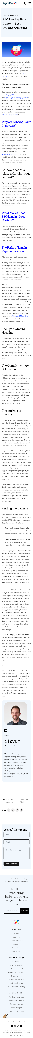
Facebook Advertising (16, 997)
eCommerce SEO (16, 969)
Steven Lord (14, 15)
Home (7, 879)
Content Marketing (16, 1004)
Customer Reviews (16, 941)
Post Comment (11, 864)
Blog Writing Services (16, 1011)
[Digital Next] (9, 3)
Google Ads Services (16, 979)
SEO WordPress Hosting (16, 987)
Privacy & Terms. (12, 1022)
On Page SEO (24, 800)
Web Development (16, 983)
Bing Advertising (16, 976)
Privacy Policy (16, 948)
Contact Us (22, 1022)
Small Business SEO (16, 965)
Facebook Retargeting (16, 1000)
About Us (16, 937)
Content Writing (10, 800)
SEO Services (16, 962)
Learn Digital (16, 951)
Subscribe (24, 911)
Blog (12, 879)
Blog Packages (16, 1008)
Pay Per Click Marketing (16, 972)
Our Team (16, 944)
